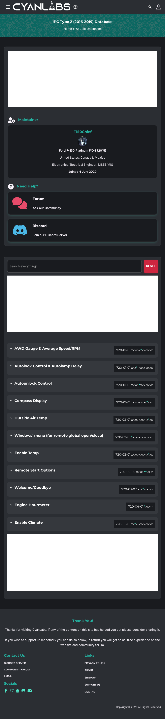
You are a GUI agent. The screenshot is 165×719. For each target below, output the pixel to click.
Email (8, 675)
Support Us (92, 684)
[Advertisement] (82, 304)
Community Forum (17, 669)
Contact (91, 691)
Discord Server (15, 663)
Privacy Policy (95, 663)
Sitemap (90, 677)
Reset (151, 266)
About (89, 670)
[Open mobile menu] (8, 7)
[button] (82, 350)
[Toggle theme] (75, 7)
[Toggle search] (150, 7)
